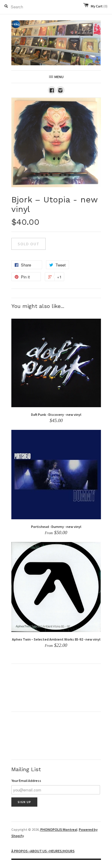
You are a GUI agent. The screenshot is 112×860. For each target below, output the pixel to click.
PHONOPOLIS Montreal (58, 829)
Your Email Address (26, 780)
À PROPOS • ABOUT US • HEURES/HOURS (43, 851)
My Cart (99, 6)
